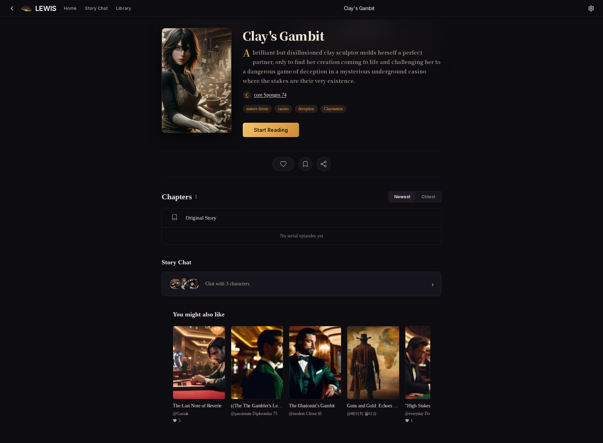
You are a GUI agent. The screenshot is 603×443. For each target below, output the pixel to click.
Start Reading (271, 130)
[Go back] (12, 8)
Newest (402, 196)
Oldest (428, 196)
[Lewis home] (38, 8)
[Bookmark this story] (305, 164)
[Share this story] (324, 164)
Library (124, 8)
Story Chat (96, 8)
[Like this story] (283, 164)
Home (70, 8)
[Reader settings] (591, 8)
